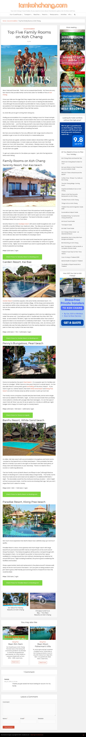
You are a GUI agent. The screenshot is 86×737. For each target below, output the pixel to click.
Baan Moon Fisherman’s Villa (43, 645)
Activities (64, 14)
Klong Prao (15, 642)
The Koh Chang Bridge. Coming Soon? (70, 184)
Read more (15, 662)
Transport (27, 14)
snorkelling (30, 386)
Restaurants (54, 14)
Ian (30, 41)
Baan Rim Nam (15, 644)
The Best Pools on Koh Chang (70, 200)
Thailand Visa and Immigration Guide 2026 (72, 208)
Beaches (36, 14)
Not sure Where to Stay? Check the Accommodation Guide (71, 168)
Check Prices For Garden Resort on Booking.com (22, 338)
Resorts (44, 14)
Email (22, 718)
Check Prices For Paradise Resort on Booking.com (22, 583)
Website (40, 718)
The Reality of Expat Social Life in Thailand (71, 265)
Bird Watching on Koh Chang (69, 243)
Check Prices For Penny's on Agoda (17, 415)
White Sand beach (37, 389)
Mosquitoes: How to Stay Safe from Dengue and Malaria (71, 238)
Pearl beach (28, 382)
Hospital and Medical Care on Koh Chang (71, 190)
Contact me (39, 735)
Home (4, 21)
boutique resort (24, 224)
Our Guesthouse (15, 14)
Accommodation (12, 21)
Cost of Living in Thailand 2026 (70, 257)
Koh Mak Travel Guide (67, 228)
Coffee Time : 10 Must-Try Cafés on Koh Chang (71, 179)
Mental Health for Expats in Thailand (71, 261)
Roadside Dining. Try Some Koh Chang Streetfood (70, 217)
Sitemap (33, 735)
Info (69, 14)
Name (5, 718)
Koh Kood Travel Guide (68, 221)
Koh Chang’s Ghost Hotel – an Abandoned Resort (70, 233)
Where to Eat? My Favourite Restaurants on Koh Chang (69, 195)
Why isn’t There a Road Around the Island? (71, 173)
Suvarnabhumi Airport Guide (69, 212)
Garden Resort (7, 301)
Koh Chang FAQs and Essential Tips (71, 158)
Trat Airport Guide (66, 225)
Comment (6, 702)
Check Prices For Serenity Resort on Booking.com (22, 257)
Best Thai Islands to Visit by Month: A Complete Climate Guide (72, 247)
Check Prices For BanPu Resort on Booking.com (21, 494)
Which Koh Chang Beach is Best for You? (71, 162)
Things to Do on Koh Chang (69, 203)
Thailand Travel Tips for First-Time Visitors (71, 253)
